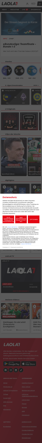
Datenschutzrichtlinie (17, 247)
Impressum (6, 247)
